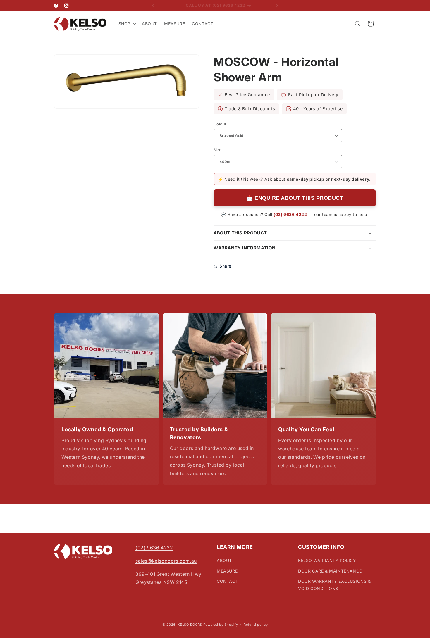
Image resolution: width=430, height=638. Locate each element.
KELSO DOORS (190, 625)
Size (218, 149)
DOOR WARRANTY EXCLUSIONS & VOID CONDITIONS (334, 585)
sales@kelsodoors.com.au (166, 561)
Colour (220, 124)
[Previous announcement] (152, 5)
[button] (126, 24)
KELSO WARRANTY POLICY (327, 560)
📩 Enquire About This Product (294, 198)
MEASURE (227, 570)
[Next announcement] (277, 5)
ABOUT (224, 560)
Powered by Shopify (220, 625)
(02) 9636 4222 (290, 214)
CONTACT (227, 581)
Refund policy (256, 625)
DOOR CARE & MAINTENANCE (330, 570)
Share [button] (225, 265)
